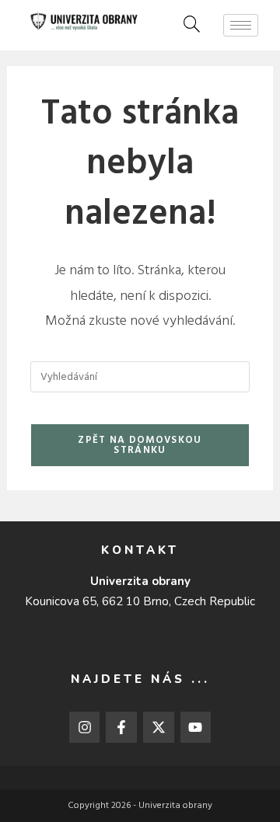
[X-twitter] (158, 727)
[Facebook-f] (121, 727)
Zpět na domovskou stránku (139, 445)
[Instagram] (84, 727)
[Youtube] (196, 727)
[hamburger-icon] (240, 25)
